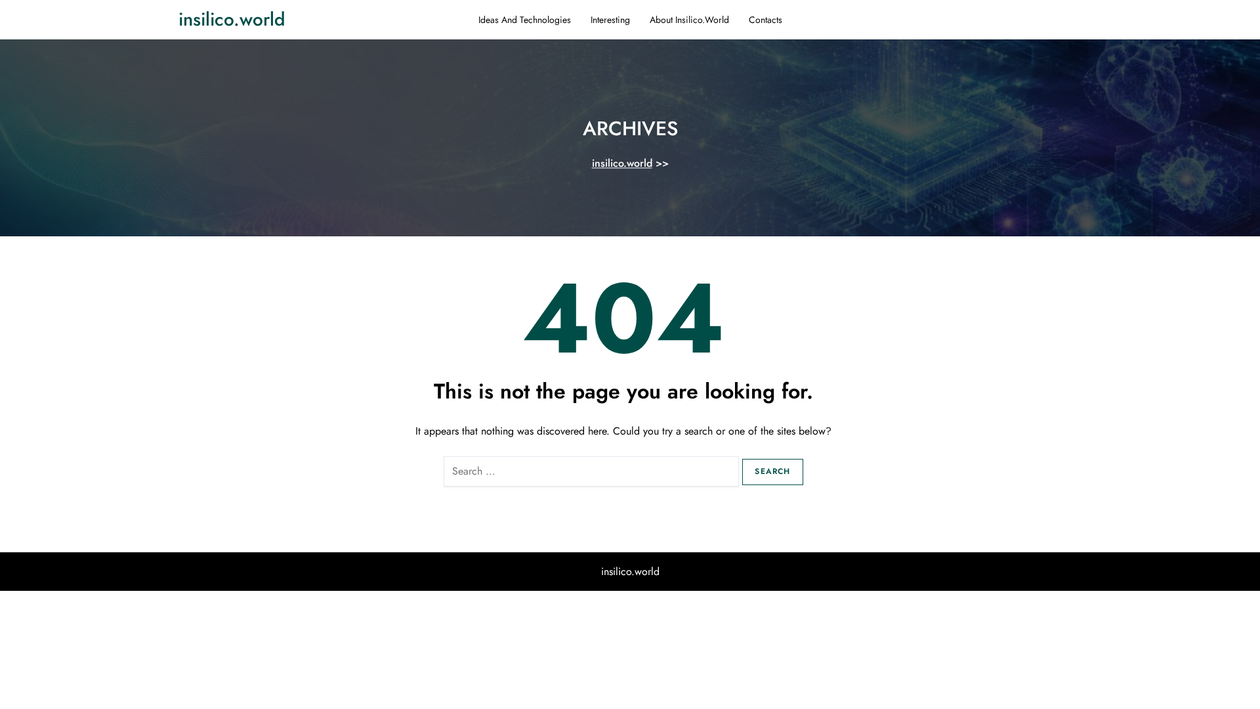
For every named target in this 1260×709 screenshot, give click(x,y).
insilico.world (231, 19)
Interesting (610, 19)
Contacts (765, 19)
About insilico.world (689, 19)
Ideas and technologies (524, 19)
